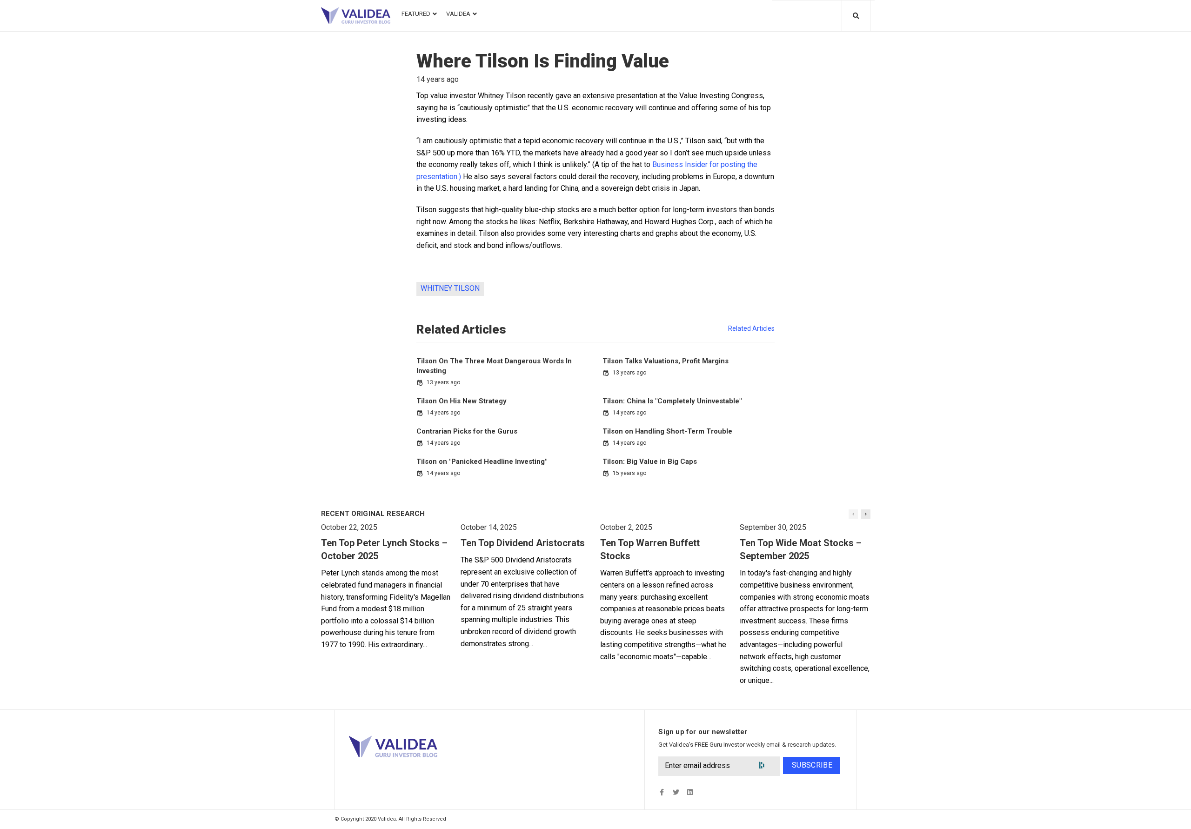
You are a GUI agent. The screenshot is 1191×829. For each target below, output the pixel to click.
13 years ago (443, 382)
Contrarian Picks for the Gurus (466, 431)
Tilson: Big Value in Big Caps (649, 461)
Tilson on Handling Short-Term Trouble (667, 431)
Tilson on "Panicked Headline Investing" (481, 461)
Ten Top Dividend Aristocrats (523, 542)
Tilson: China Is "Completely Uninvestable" (672, 401)
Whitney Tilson (450, 288)
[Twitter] (675, 792)
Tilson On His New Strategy (461, 401)
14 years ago (443, 412)
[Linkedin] (689, 792)
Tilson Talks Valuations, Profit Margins (665, 361)
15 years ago (629, 473)
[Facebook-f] (661, 792)
